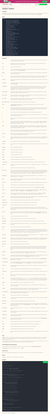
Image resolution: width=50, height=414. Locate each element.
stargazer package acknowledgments (36, 346)
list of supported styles (22, 70)
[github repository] (38, 4)
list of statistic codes (38, 212)
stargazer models (40, 14)
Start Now (44, 1)
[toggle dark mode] (36, 4)
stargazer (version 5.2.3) (6, 7)
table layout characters (27, 304)
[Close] (49, 1)
